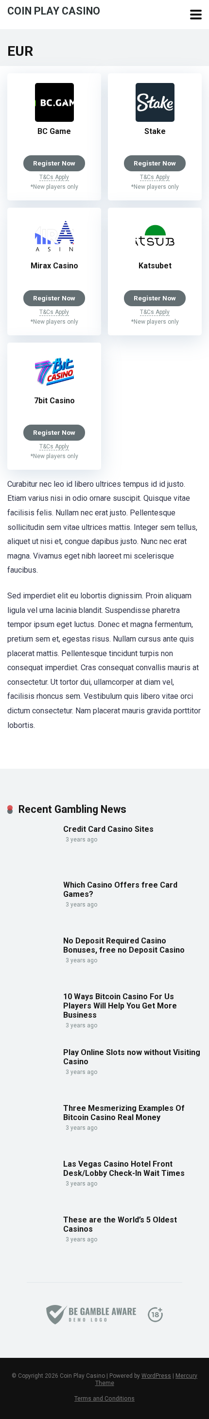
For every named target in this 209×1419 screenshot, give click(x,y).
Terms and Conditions (104, 1398)
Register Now (54, 163)
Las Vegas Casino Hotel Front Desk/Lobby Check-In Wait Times (124, 1168)
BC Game (54, 131)
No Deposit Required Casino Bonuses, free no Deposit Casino (124, 945)
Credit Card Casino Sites (108, 829)
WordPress (156, 1375)
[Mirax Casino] (54, 253)
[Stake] (155, 119)
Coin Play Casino (53, 10)
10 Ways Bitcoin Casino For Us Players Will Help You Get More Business (120, 1006)
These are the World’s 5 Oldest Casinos (120, 1224)
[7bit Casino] (54, 388)
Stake (155, 131)
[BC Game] (54, 119)
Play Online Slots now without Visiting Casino (131, 1057)
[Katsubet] (155, 253)
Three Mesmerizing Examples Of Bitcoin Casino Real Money (124, 1113)
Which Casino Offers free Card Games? (120, 889)
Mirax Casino (54, 265)
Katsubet (155, 265)
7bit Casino (54, 400)
